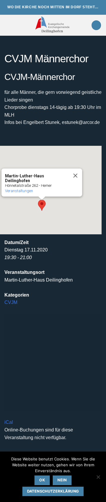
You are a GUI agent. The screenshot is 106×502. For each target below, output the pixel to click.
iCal (8, 422)
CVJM (10, 302)
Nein (62, 480)
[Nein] (98, 478)
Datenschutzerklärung (53, 491)
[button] (7, 25)
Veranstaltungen (19, 191)
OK (42, 480)
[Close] (75, 176)
